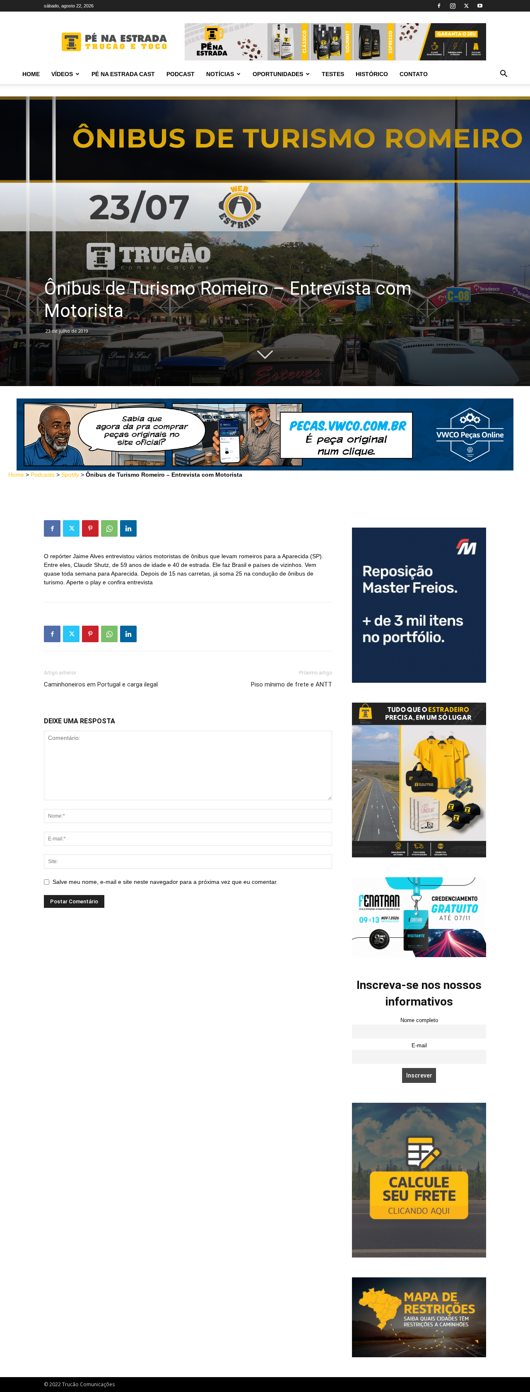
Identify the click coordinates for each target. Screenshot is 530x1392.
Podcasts (43, 474)
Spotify (70, 474)
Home (31, 74)
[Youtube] (480, 6)
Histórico (372, 74)
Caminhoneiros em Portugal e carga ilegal (101, 684)
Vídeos (62, 74)
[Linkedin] (128, 528)
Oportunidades (278, 74)
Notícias (220, 74)
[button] (503, 75)
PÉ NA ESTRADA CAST (123, 74)
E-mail (419, 1046)
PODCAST (180, 74)
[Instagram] (452, 6)
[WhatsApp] (109, 528)
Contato (414, 74)
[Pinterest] (90, 528)
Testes (333, 74)
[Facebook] (439, 6)
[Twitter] (466, 6)
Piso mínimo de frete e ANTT (291, 684)
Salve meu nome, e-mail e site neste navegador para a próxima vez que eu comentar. (165, 881)
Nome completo (419, 1020)
